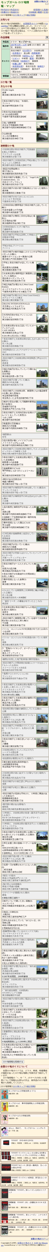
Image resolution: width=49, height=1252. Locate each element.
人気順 (45, 10)
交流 (46, 12)
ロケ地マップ (19, 15)
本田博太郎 (18, 66)
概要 (40, 12)
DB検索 (32, 12)
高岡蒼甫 (36, 53)
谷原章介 (17, 53)
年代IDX (5, 10)
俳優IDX (5, 12)
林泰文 (41, 66)
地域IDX (14, 12)
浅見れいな (28, 56)
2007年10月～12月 (19, 45)
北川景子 (27, 51)
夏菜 (32, 58)
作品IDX (14, 10)
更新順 (37, 10)
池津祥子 (25, 61)
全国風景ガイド (30, 24)
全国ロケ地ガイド (25, 1243)
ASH (36, 1243)
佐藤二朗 (17, 64)
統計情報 (31, 15)
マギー (16, 58)
